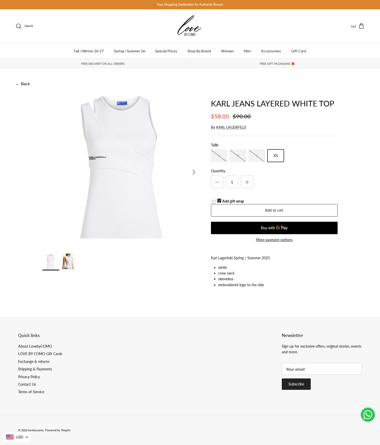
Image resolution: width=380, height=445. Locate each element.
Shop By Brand (199, 51)
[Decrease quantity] (217, 182)
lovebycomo (35, 430)
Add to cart (274, 210)
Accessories (271, 51)
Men (247, 51)
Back (23, 83)
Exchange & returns (33, 361)
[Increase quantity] (247, 182)
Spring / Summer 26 (129, 51)
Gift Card (298, 51)
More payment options (274, 240)
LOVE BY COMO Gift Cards (40, 353)
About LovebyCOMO (35, 346)
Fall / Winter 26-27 (89, 51)
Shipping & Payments (35, 369)
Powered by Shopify (58, 430)
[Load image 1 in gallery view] (121, 169)
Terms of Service (31, 392)
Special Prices (166, 51)
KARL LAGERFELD (231, 127)
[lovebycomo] (190, 26)
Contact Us (27, 384)
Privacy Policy (29, 377)
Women (227, 51)
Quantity (218, 171)
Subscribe (296, 384)
